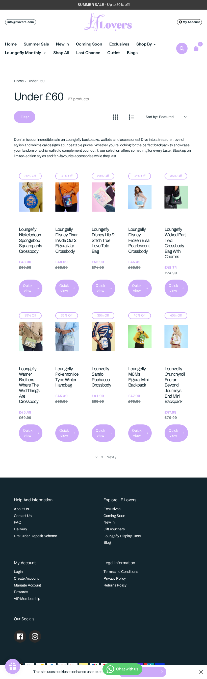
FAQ (17, 522)
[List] (131, 117)
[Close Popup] (201, 672)
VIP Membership (27, 599)
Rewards (21, 592)
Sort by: (152, 117)
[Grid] (115, 117)
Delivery (20, 529)
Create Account (26, 578)
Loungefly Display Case (122, 536)
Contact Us (23, 516)
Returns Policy (115, 585)
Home (19, 81)
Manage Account (27, 585)
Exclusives (112, 509)
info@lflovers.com (20, 22)
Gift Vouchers (114, 529)
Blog (107, 542)
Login (18, 572)
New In (109, 522)
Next (110, 457)
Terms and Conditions (121, 572)
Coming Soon (114, 516)
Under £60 (36, 81)
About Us (21, 509)
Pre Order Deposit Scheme (35, 536)
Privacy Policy (115, 578)
